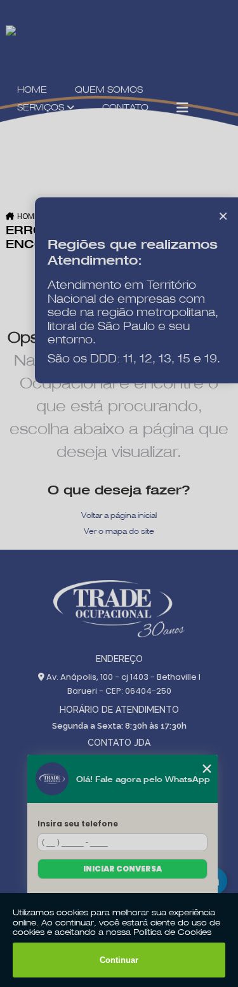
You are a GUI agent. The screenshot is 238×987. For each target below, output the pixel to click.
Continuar (119, 960)
